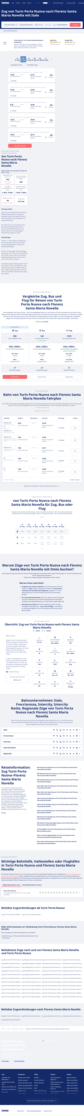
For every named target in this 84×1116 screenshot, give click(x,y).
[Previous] (17, 525)
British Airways (39, 1083)
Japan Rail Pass (71, 1077)
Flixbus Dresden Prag (25, 1083)
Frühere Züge (9, 480)
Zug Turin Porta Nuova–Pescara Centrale (34, 989)
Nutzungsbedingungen (34, 1111)
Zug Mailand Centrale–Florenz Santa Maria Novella (17, 963)
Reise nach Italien (72, 1088)
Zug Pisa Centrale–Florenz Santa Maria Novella (15, 974)
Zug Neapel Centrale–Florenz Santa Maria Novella (16, 971)
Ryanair (36, 1077)
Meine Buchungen (58, 3)
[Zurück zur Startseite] (6, 3)
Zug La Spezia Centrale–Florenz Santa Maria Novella (38, 978)
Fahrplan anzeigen (8, 203)
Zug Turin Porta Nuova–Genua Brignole (13, 997)
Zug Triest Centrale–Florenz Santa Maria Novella (16, 978)
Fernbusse (21, 1074)
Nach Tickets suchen (7, 182)
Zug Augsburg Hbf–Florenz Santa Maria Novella (36, 974)
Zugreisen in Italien (18, 1029)
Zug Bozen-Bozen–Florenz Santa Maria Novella (56, 974)
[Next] (52, 59)
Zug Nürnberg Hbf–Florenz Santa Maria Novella (56, 967)
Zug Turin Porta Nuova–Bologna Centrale (54, 982)
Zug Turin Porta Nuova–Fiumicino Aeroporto (35, 993)
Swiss (36, 1085)
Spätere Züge (74, 480)
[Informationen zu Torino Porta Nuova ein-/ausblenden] (80, 893)
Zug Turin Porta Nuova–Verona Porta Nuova (55, 986)
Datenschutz (48, 1111)
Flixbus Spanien (23, 1080)
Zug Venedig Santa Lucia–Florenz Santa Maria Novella (38, 967)
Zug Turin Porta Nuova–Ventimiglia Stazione (55, 993)
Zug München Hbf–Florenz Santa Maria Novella (16, 960)
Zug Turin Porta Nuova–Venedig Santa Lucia (14, 986)
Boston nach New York (9, 1087)
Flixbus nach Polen (24, 1077)
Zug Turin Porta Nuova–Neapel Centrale (34, 986)
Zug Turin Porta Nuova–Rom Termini (53, 978)
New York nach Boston (9, 1089)
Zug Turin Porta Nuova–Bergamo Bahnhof (55, 997)
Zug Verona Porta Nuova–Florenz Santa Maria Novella (58, 971)
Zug (13, 3)
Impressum (20, 1111)
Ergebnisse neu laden (41, 411)
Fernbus (18, 3)
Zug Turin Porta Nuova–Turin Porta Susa (13, 993)
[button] (38, 25)
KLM (35, 1088)
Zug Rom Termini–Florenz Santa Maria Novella (56, 960)
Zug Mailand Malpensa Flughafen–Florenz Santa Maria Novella (41, 963)
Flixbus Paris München (25, 1088)
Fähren (29, 3)
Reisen (69, 1074)
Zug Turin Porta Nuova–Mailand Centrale (34, 914)
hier (59, 486)
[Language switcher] (46, 3)
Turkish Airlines (39, 1080)
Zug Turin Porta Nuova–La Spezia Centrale (55, 989)
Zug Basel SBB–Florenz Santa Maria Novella (35, 971)
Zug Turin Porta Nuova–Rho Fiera (72, 997)
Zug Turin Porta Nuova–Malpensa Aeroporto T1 (36, 997)
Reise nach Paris (72, 1083)
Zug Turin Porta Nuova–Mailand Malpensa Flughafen (17, 914)
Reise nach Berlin (72, 1080)
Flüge (23, 3)
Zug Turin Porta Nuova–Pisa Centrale (12, 989)
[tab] (16, 65)
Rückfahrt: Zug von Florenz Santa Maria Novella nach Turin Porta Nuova (20, 937)
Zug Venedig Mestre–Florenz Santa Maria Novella (16, 967)
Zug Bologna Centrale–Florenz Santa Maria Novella (57, 963)
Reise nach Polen (72, 1085)
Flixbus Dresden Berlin (25, 1085)
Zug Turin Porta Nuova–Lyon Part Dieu (33, 982)
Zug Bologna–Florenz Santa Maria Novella (34, 960)
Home (3, 1029)
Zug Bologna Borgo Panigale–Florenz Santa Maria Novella (19, 1020)
